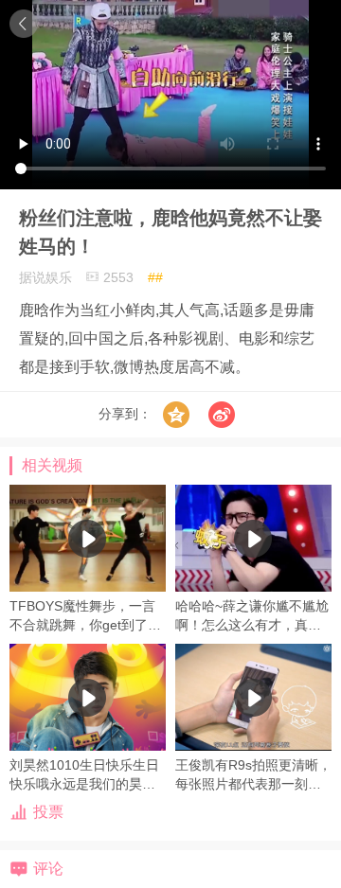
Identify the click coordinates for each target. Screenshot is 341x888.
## (155, 277)
